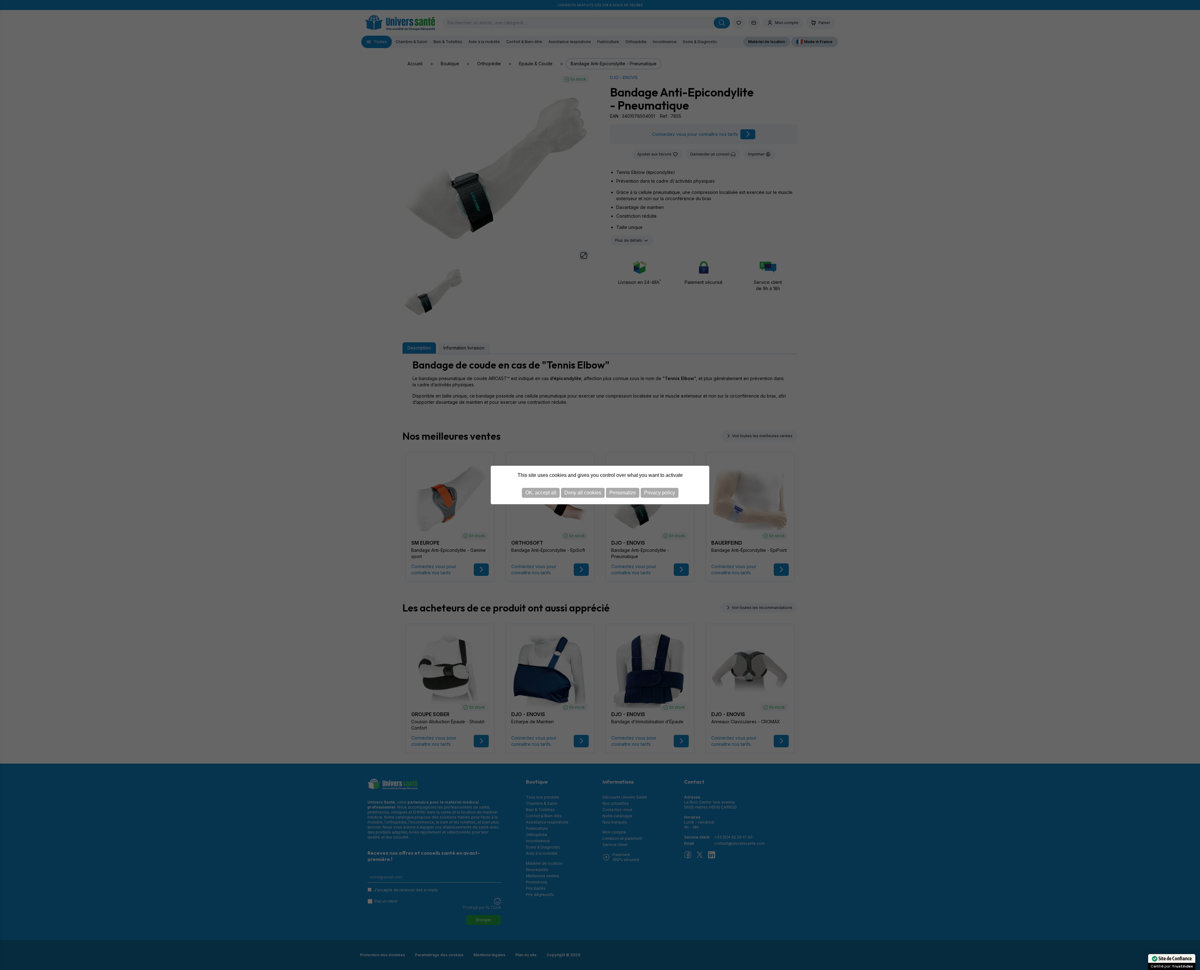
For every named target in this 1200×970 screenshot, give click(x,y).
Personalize (622, 492)
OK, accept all (540, 492)
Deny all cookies (582, 492)
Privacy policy (659, 492)
